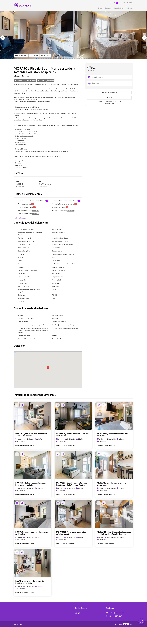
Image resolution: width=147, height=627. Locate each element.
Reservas (108, 8)
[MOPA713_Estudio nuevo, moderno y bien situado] (114, 465)
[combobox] (112, 83)
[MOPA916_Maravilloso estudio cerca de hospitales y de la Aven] (114, 514)
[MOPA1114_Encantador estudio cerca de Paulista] (114, 416)
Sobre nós (130, 8)
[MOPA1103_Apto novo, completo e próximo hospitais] (73, 514)
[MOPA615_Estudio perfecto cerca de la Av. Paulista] (73, 416)
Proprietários (118, 8)
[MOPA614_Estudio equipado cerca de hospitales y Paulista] (32, 465)
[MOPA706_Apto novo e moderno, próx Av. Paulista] (32, 514)
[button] (144, 37)
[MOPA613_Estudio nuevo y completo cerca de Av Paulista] (32, 416)
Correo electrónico (110, 92)
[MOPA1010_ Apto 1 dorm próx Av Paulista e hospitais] (32, 563)
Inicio (100, 8)
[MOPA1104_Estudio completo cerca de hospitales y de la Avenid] (73, 465)
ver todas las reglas (20, 218)
